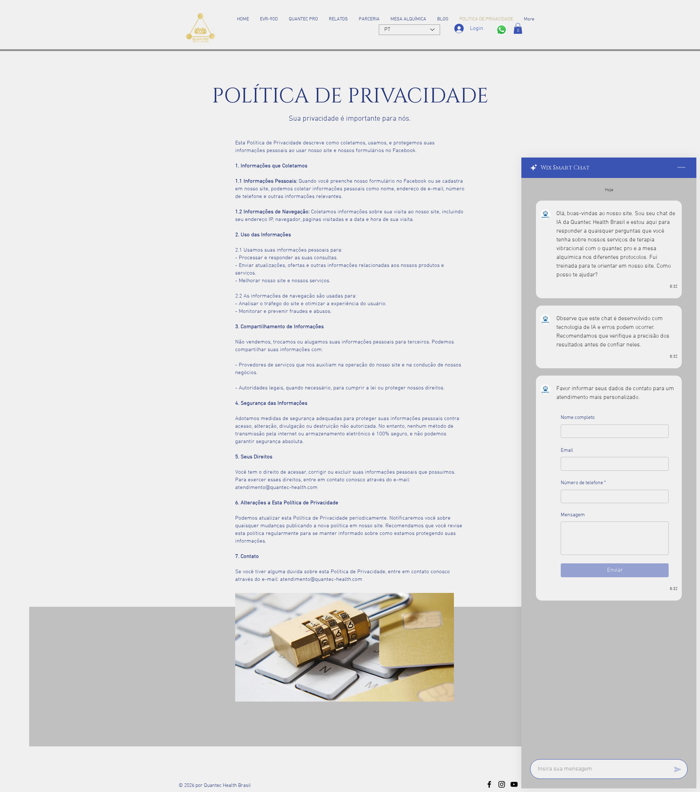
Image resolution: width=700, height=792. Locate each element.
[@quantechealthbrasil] (489, 784)
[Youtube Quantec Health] (514, 784)
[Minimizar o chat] (681, 168)
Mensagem (573, 515)
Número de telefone (583, 483)
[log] (608, 466)
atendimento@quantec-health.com (276, 487)
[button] (517, 28)
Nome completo (578, 418)
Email (567, 450)
